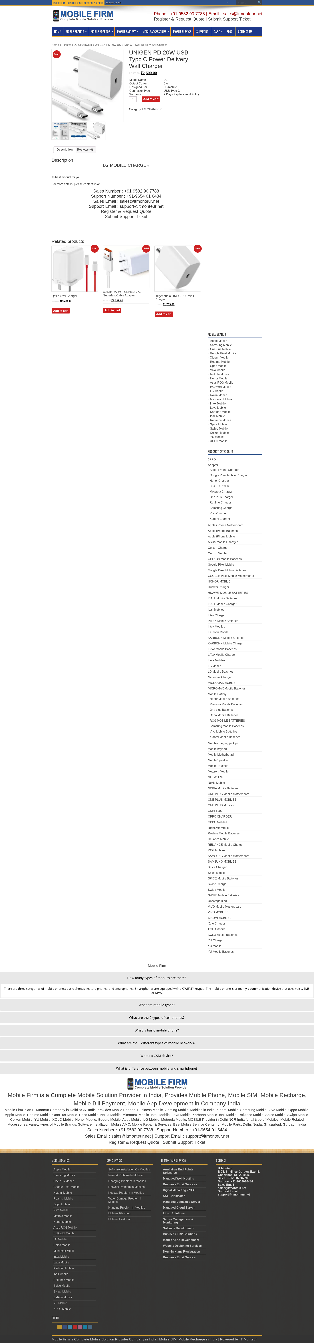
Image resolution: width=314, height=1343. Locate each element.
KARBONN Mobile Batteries (226, 637)
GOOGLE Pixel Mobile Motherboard (231, 575)
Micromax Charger (220, 677)
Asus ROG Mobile (221, 382)
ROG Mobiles (216, 850)
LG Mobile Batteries (220, 671)
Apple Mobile (218, 340)
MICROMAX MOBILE (222, 682)
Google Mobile (109, 1119)
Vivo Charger (218, 513)
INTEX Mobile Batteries (223, 620)
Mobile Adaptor (100, 31)
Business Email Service (179, 1257)
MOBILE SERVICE (182, 31)
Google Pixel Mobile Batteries (227, 570)
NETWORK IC (217, 777)
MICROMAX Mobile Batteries (226, 688)
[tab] (157, 978)
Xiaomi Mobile (219, 357)
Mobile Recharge (283, 1095)
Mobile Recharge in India (197, 1339)
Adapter (66, 44)
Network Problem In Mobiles (126, 1186)
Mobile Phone (207, 1095)
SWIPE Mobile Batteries (223, 895)
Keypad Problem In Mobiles (126, 1192)
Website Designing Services (182, 1245)
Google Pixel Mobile (223, 353)
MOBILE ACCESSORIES (154, 31)
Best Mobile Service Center (194, 1124)
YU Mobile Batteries (221, 951)
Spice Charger (217, 867)
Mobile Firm (23, 1095)
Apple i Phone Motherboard (225, 525)
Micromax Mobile (221, 399)
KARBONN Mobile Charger (225, 643)
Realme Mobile (220, 361)
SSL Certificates (174, 1196)
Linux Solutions (174, 1213)
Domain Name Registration (181, 1251)
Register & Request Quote (179, 19)
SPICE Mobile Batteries (223, 878)
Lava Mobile (218, 407)
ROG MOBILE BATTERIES (227, 720)
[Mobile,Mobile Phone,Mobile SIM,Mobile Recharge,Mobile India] (83, 19)
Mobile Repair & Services (151, 1124)
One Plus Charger (221, 497)
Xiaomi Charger (220, 518)
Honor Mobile (219, 378)
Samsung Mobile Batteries (227, 726)
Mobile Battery (126, 31)
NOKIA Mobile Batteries (223, 788)
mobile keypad (217, 749)
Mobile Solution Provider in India (119, 1095)
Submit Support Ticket (229, 19)
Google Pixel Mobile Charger (228, 475)
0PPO (212, 459)
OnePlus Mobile (220, 349)
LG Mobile (111, 2)
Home (57, 31)
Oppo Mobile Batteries (224, 715)
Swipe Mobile (219, 428)
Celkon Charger (218, 547)
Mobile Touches (218, 765)
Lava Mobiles (216, 660)
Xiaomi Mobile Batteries (225, 737)
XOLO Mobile (219, 441)
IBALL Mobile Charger (222, 604)
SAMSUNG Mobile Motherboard (228, 855)
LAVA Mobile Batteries (222, 649)
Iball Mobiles (216, 609)
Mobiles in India (202, 1110)
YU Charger (215, 940)
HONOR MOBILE (219, 581)
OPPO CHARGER (220, 816)
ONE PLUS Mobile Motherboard (228, 794)
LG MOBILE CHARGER (126, 165)
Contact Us (245, 31)
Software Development (178, 1228)
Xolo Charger (216, 923)
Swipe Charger (217, 884)
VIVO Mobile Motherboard (224, 906)
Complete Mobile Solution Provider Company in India (115, 1339)
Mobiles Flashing (119, 1213)
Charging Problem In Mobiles (127, 1181)
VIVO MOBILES (218, 912)
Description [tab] (65, 149)
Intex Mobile (218, 403)
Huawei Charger (218, 587)
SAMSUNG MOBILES (222, 861)
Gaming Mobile (176, 1110)
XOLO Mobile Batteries (222, 934)
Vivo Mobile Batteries (223, 731)
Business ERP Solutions (180, 1234)
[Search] (259, 2)
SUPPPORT (202, 31)
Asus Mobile (132, 1119)
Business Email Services (180, 1184)
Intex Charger (216, 615)
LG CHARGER (83, 44)
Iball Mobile (217, 416)
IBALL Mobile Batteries (222, 598)
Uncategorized (217, 901)
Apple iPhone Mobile (221, 536)
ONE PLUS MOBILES (222, 799)
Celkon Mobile (219, 432)
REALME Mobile (219, 827)
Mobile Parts (231, 1124)
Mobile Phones (123, 1110)
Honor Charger (219, 480)
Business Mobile (150, 1110)
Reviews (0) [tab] (85, 149)
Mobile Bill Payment (99, 1103)
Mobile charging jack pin (223, 743)
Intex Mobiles (216, 626)
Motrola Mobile (219, 374)
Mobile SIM (242, 1095)
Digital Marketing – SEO (179, 1190)
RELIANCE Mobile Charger (225, 844)
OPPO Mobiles (217, 822)
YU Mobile (217, 436)
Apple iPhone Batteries (223, 530)
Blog (230, 31)
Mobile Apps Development (181, 1239)
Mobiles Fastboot (119, 1219)
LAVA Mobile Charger (222, 654)
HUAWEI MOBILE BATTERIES (228, 592)
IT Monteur (248, 1339)
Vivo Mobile (217, 370)
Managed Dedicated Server (181, 1201)
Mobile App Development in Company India (184, 1103)
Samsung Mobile (221, 345)
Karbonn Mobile (220, 411)
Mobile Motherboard (221, 754)
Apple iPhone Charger (224, 469)
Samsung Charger (221, 507)
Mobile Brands (75, 31)
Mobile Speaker (218, 760)
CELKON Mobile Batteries (225, 559)
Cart (217, 31)
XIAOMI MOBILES (220, 917)
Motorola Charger (221, 491)
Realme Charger (220, 502)
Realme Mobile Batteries (224, 833)
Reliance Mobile (220, 420)
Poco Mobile (88, 1115)
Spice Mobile (218, 424)
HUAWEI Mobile (220, 386)
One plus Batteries (222, 709)
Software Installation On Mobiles (129, 1169)
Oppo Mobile (218, 365)
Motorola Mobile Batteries (226, 704)
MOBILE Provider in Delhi (208, 1119)
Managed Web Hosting (178, 1178)
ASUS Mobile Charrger (223, 542)
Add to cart (150, 99)
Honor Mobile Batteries (224, 698)
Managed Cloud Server (179, 1207)
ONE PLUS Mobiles (221, 805)
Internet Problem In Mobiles (126, 1175)
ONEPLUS (215, 810)
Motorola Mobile (218, 771)
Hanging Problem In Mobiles (126, 1207)
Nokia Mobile (218, 395)
